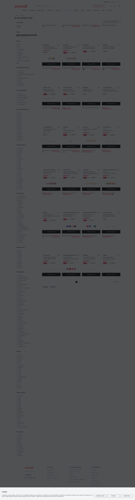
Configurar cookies (100, 495)
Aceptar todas (127, 495)
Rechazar (114, 495)
